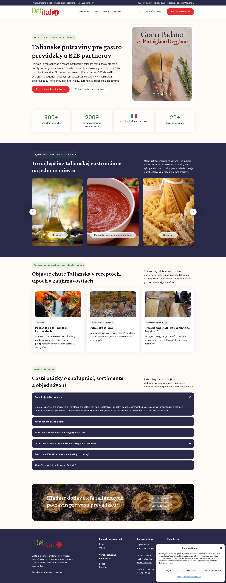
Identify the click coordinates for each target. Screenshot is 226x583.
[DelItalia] (45, 12)
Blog (101, 544)
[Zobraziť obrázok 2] (158, 94)
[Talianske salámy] (113, 320)
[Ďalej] (193, 211)
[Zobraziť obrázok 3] (162, 94)
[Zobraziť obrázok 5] (170, 94)
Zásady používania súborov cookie (189, 577)
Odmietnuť (190, 570)
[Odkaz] (57, 212)
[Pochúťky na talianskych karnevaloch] (58, 320)
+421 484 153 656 (144, 558)
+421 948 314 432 (144, 562)
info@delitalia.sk (144, 555)
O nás (102, 547)
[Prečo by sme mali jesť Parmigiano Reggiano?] (167, 320)
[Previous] (32, 211)
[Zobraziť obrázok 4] (166, 94)
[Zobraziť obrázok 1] (154, 94)
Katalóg (103, 567)
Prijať (168, 570)
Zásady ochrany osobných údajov (48, 572)
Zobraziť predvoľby (212, 570)
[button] (220, 548)
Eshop (102, 563)
